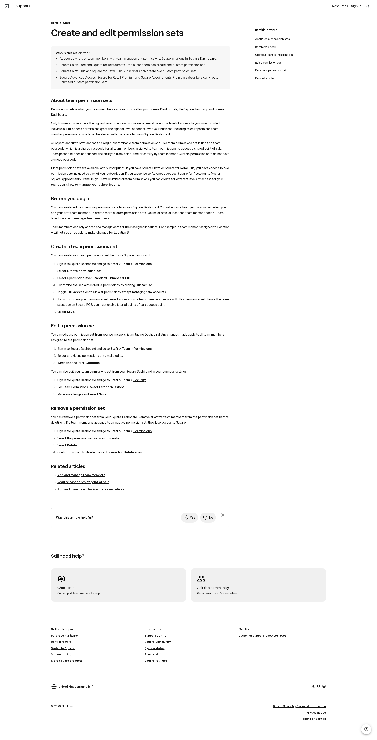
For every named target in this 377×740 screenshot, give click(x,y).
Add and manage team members (81, 475)
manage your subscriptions (99, 184)
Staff (66, 22)
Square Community (158, 641)
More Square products (66, 660)
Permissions (142, 264)
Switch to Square (63, 648)
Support (22, 6)
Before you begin (266, 46)
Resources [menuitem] (340, 6)
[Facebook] (318, 686)
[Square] (7, 6)
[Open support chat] (366, 729)
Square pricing (61, 654)
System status (154, 648)
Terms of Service (314, 718)
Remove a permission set (270, 70)
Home (55, 22)
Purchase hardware (64, 635)
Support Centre (155, 635)
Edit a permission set (268, 62)
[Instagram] (324, 686)
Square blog (153, 654)
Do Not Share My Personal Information (299, 706)
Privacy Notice (316, 712)
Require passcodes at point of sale (83, 482)
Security (139, 380)
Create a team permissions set (274, 54)
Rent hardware (61, 641)
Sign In (356, 6)
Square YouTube (156, 660)
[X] (313, 686)
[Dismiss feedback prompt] (223, 515)
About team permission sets (272, 39)
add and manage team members (85, 218)
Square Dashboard (202, 58)
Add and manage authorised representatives (90, 489)
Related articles (265, 78)
